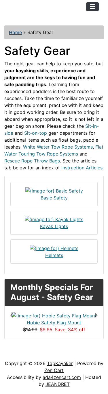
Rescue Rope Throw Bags (32, 161)
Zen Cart (54, 370)
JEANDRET (58, 384)
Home (15, 32)
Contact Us (48, 354)
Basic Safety (54, 198)
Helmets (54, 255)
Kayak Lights (54, 226)
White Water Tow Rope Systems (58, 147)
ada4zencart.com (62, 377)
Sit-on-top (35, 133)
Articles (17, 354)
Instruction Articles (82, 168)
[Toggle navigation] (92, 6)
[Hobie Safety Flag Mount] (54, 315)
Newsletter (82, 354)
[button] (16, 322)
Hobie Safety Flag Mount (54, 322)
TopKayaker (60, 363)
